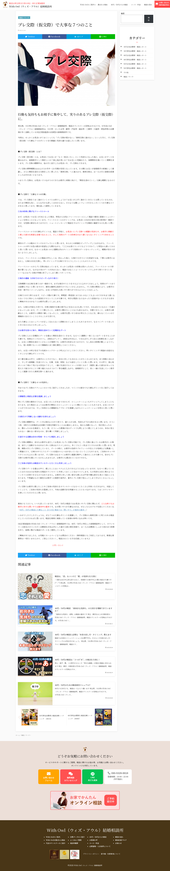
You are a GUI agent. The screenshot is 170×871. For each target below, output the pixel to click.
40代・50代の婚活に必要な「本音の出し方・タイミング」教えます (83, 634)
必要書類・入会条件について (99, 846)
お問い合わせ (57, 545)
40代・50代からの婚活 (119, 4)
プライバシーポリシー (91, 854)
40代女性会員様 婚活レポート (135, 55)
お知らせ (118, 843)
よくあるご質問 (75, 840)
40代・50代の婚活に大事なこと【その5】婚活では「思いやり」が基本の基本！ (53, 509)
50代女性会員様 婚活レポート (135, 64)
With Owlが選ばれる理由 (55, 840)
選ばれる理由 (102, 4)
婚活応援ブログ (121, 840)
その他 (126, 72)
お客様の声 (93, 840)
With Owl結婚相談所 (85, 830)
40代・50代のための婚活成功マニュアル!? (72, 685)
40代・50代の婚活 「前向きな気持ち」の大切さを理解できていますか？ (83, 609)
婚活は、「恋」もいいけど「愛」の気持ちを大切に (75, 576)
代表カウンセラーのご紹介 (55, 843)
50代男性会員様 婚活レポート (135, 68)
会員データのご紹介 (77, 837)
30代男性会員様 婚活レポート (135, 51)
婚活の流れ (148, 4)
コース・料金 (136, 4)
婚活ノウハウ (128, 77)
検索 (123, 13)
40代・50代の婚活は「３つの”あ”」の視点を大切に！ (77, 659)
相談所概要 (74, 843)
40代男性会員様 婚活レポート (135, 59)
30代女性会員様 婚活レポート (135, 47)
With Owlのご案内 (87, 4)
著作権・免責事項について (110, 854)
